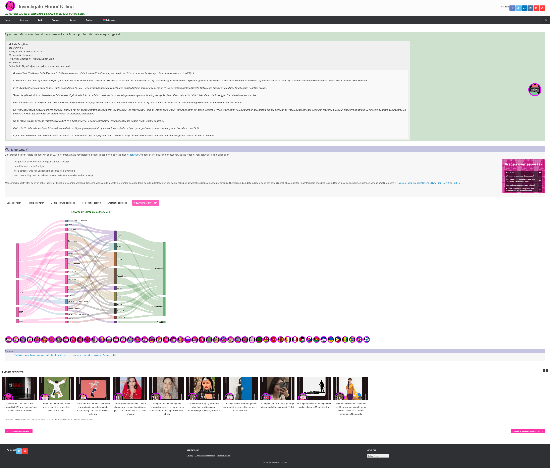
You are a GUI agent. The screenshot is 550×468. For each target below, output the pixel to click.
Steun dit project (223, 455)
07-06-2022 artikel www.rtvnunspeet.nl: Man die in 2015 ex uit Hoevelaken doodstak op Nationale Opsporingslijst (65, 355)
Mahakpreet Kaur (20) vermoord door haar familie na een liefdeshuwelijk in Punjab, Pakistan (203, 407)
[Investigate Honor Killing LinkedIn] (524, 8)
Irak (428, 183)
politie (91, 419)
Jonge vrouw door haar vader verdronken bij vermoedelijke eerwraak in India (56, 407)
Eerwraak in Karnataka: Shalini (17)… (528, 431)
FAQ (40, 20)
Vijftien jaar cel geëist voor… (19, 431)
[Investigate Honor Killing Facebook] (512, 8)
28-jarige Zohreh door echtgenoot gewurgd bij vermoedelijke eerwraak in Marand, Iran (240, 407)
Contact (89, 20)
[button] (546, 20)
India (409, 183)
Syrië (434, 183)
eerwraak (134, 154)
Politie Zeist (34, 419)
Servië (446, 183)
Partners (55, 20)
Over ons (24, 20)
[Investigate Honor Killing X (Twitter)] (518, 8)
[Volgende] (547, 370)
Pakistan (401, 183)
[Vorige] (544, 370)
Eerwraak (17, 419)
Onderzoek (25, 419)
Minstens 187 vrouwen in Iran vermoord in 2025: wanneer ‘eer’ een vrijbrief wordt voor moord (20, 407)
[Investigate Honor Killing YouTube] (542, 8)
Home (7, 20)
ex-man (51, 419)
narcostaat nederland (80, 419)
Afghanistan (419, 183)
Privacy (190, 455)
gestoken (58, 419)
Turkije (456, 183)
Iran (440, 183)
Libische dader (67, 419)
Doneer (72, 20)
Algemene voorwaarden (205, 455)
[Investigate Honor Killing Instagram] (530, 8)
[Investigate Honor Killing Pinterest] (536, 8)
